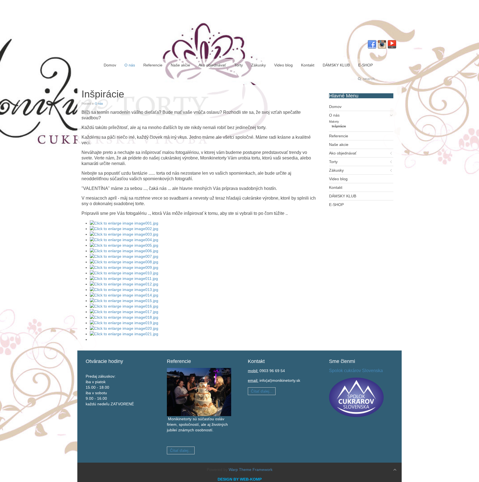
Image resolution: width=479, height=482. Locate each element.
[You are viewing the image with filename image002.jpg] (124, 228)
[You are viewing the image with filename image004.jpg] (124, 240)
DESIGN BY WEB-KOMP (240, 479)
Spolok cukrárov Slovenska (356, 370)
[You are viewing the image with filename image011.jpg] (124, 278)
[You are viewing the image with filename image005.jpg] (124, 245)
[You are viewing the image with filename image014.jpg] (124, 295)
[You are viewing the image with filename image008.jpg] (124, 262)
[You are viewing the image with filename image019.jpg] (124, 323)
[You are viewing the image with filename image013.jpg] (124, 289)
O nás (99, 103)
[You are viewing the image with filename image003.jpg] (124, 234)
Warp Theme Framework (250, 469)
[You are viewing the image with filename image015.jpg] (124, 300)
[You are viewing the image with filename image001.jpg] (124, 223)
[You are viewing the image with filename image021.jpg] (124, 334)
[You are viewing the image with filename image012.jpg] (124, 284)
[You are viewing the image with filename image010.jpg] (124, 273)
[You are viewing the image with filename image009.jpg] (124, 267)
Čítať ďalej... (181, 450)
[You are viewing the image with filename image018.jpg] (124, 317)
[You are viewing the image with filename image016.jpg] (124, 306)
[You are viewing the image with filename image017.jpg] (124, 312)
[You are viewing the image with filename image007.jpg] (124, 256)
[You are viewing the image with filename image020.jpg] (124, 328)
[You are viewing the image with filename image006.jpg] (124, 251)
